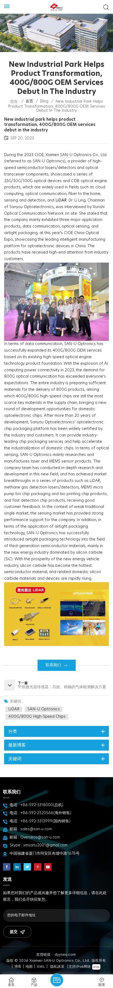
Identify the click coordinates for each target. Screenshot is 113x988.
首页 (29, 101)
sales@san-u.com (36, 829)
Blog (44, 101)
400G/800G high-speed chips (37, 717)
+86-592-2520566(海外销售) (45, 813)
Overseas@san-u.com (40, 837)
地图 (29, 967)
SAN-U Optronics (43, 709)
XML (41, 967)
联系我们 (53, 665)
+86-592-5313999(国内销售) (45, 821)
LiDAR (13, 709)
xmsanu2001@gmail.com (45, 845)
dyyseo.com (65, 955)
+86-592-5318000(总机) (41, 805)
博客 (17, 967)
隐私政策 (57, 967)
